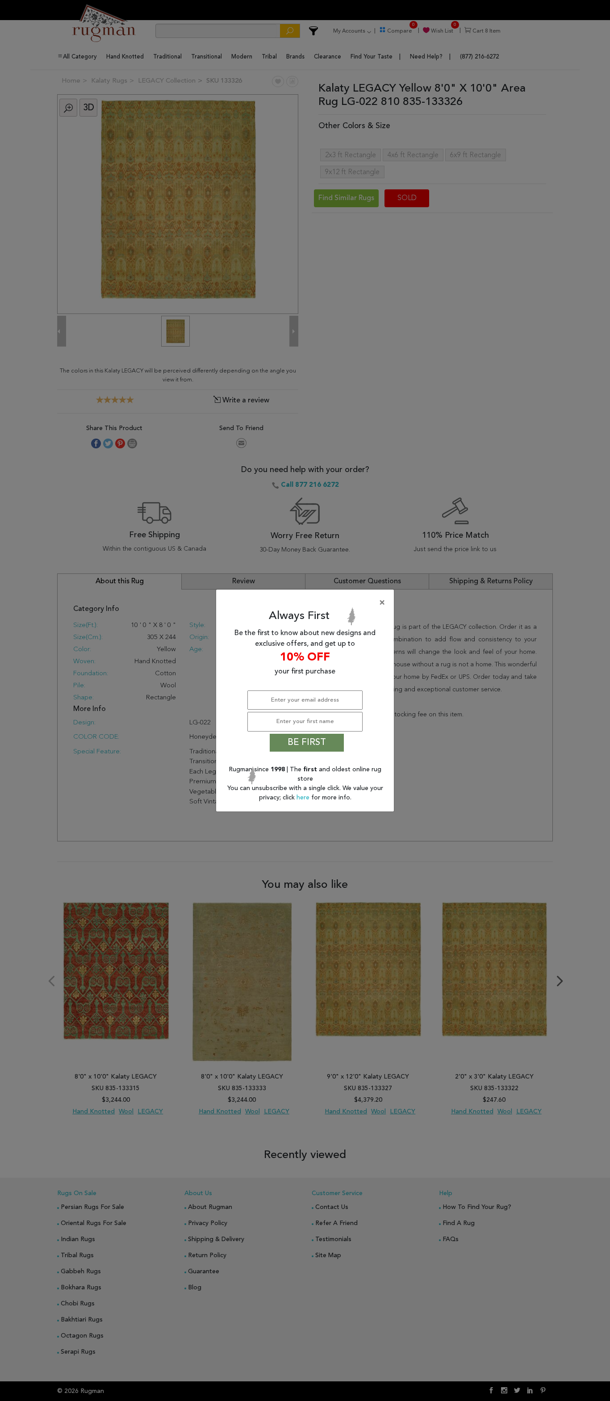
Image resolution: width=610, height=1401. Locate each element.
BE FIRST (307, 742)
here (304, 798)
